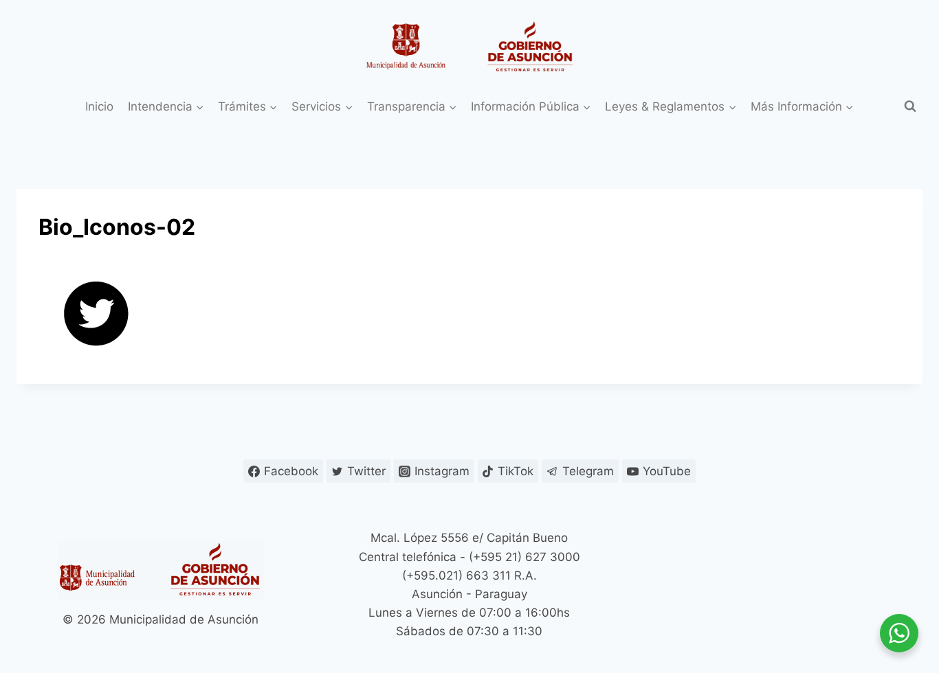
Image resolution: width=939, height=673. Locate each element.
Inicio (99, 106)
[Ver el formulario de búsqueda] (910, 106)
